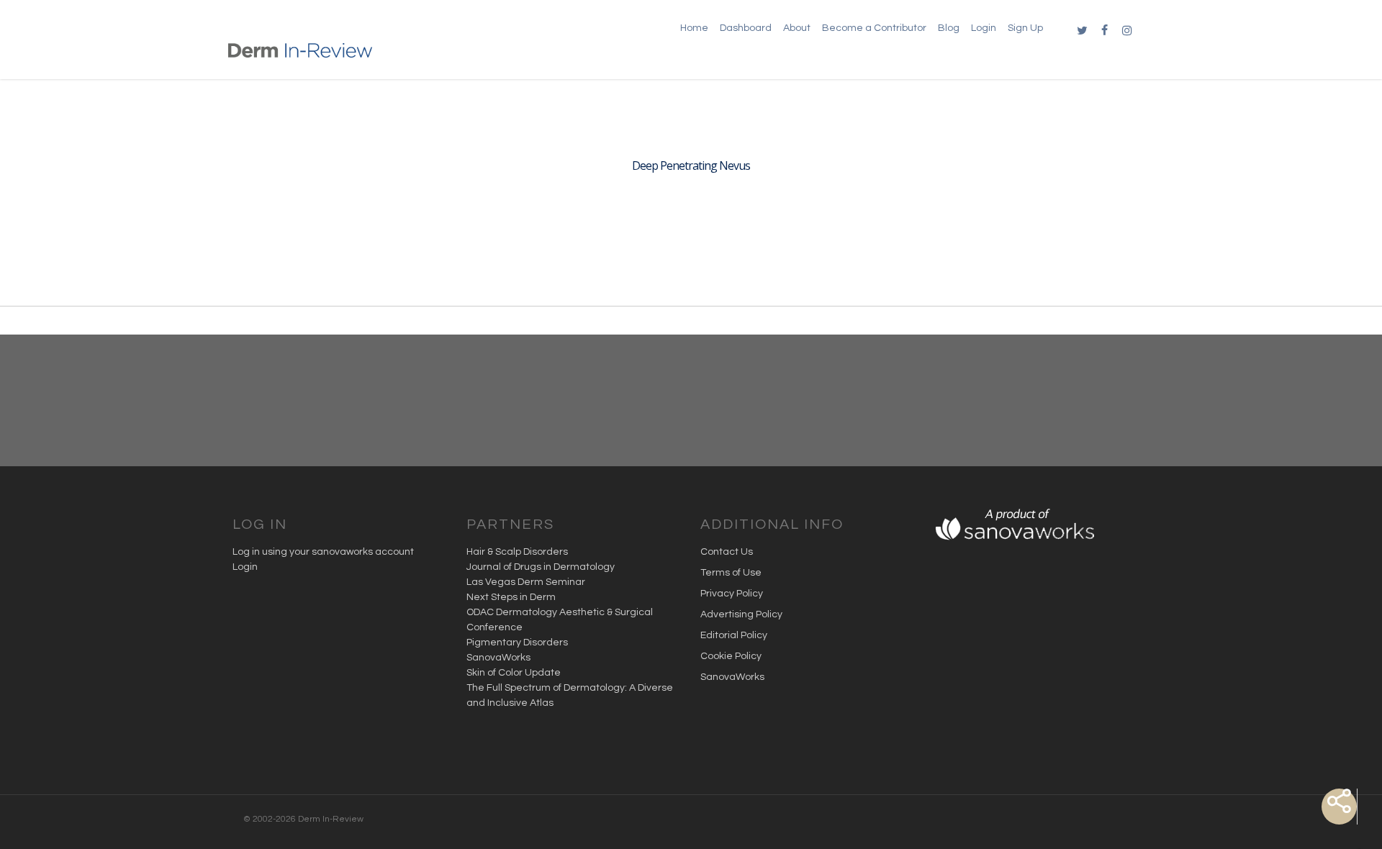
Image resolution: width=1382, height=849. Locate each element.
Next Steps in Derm (511, 597)
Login (245, 567)
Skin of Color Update (513, 673)
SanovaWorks (498, 658)
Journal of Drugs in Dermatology (540, 567)
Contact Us (726, 552)
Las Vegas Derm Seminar (525, 582)
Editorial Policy (733, 635)
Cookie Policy (731, 656)
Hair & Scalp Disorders (517, 552)
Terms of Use (731, 573)
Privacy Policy (731, 594)
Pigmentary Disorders (517, 642)
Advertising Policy (741, 614)
